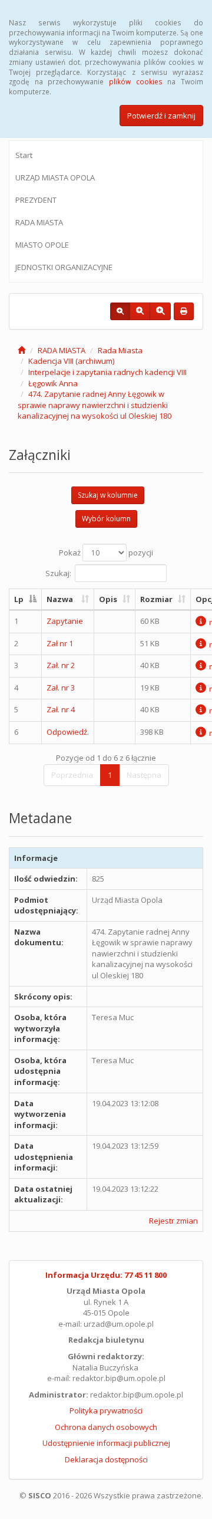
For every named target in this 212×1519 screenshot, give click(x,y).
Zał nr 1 (60, 643)
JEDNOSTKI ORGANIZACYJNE (63, 267)
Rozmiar (156, 599)
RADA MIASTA (39, 222)
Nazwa (60, 599)
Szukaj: (58, 572)
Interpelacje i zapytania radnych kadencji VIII (107, 372)
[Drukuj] (184, 311)
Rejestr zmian (173, 1220)
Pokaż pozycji (106, 552)
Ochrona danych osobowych (106, 1427)
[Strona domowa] (21, 350)
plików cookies (136, 81)
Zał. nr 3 (61, 687)
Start (23, 155)
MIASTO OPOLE (42, 244)
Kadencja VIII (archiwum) (71, 361)
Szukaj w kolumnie (108, 495)
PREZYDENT (36, 200)
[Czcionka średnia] (140, 311)
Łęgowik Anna (53, 383)
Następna (144, 775)
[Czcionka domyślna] (120, 311)
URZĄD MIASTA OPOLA (55, 177)
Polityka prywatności (106, 1410)
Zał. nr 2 (61, 665)
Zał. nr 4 (61, 709)
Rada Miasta (120, 350)
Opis (108, 599)
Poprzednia (72, 775)
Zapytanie (65, 621)
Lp (19, 599)
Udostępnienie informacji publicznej (106, 1443)
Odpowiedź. (68, 731)
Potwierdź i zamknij (161, 115)
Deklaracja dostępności (106, 1459)
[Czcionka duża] (160, 311)
